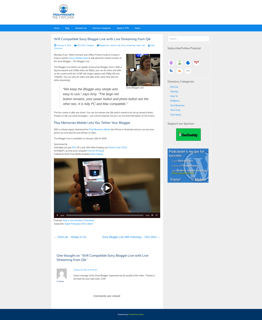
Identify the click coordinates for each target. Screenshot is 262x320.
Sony (123, 45)
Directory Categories (102, 28)
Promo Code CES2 (117, 147)
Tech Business (177, 105)
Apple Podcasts (72, 224)
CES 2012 (81, 45)
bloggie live (104, 45)
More (90, 224)
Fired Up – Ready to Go (70, 236)
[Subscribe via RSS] (179, 71)
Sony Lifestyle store (79, 58)
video (138, 45)
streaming (131, 45)
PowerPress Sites (136, 314)
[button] (107, 188)
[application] (107, 188)
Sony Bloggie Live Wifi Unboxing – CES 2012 (131, 236)
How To (174, 96)
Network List (81, 28)
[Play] (57, 215)
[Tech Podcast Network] (63, 11)
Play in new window (72, 220)
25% (74, 147)
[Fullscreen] (156, 215)
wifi (143, 45)
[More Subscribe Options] (188, 71)
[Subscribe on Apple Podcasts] (171, 63)
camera (113, 45)
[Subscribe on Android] (179, 63)
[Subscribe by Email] (171, 71)
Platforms (174, 101)
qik (119, 45)
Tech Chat (175, 110)
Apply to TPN (123, 28)
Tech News (175, 115)
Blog (67, 28)
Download (89, 220)
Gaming (174, 91)
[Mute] (152, 215)
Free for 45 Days (95, 151)
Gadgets (90, 45)
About (137, 28)
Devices (174, 87)
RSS (84, 224)
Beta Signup (97, 154)
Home (56, 28)
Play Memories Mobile (99, 129)
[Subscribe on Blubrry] (188, 63)
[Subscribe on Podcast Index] (196, 63)
